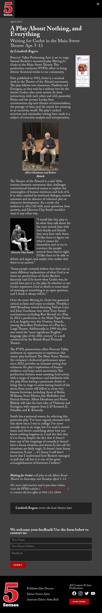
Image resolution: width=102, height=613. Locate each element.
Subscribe (79, 602)
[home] (8, 9)
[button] (98, 9)
